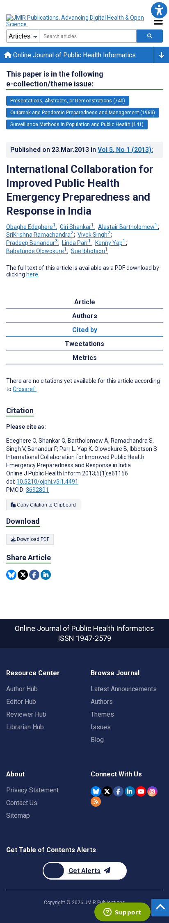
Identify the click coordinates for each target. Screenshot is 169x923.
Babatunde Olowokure (36, 251)
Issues (101, 727)
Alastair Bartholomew (128, 227)
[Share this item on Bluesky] (11, 575)
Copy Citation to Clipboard (46, 505)
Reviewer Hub (26, 714)
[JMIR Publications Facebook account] (118, 791)
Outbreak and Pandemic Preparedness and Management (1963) (82, 112)
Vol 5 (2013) (125, 150)
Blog (97, 740)
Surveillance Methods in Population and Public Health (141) (77, 124)
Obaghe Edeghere (31, 227)
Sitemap (18, 815)
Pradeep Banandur (32, 243)
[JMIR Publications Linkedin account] (130, 791)
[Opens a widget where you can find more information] (122, 913)
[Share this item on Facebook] (34, 575)
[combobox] (88, 36)
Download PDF (32, 539)
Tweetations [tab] (84, 344)
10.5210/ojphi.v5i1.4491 (47, 481)
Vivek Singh (94, 234)
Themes (102, 714)
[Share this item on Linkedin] (46, 575)
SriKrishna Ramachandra (39, 234)
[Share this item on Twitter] (23, 575)
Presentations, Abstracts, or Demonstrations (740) (67, 101)
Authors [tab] (84, 316)
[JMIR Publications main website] (76, 20)
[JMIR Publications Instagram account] (152, 791)
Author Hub (22, 689)
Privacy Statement (32, 790)
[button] (159, 10)
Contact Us (21, 803)
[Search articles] (150, 36)
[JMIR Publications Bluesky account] (96, 791)
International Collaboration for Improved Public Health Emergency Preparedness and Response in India (79, 190)
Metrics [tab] (85, 358)
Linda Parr (76, 243)
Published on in (81, 150)
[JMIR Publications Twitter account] (107, 791)
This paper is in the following (54, 79)
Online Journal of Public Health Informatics (73, 55)
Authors (102, 702)
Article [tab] (84, 302)
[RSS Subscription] (96, 801)
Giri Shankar (77, 227)
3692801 (37, 489)
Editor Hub (21, 702)
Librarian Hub (25, 727)
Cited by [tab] (84, 330)
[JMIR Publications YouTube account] (141, 791)
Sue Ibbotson (89, 251)
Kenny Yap (110, 243)
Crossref (25, 389)
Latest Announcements (124, 689)
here (32, 274)
